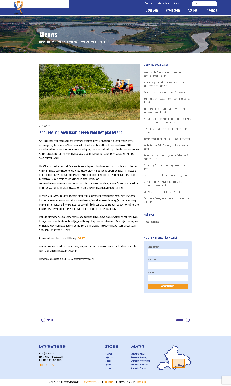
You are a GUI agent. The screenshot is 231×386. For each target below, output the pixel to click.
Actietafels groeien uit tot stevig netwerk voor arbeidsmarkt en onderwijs (164, 84)
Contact (178, 3)
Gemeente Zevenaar (139, 368)
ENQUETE (82, 238)
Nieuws (50, 42)
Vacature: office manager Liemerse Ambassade (164, 93)
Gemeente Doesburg (139, 357)
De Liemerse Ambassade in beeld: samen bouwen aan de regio (167, 101)
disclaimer (109, 382)
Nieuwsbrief (164, 3)
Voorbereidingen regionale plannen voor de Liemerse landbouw (166, 200)
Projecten (173, 11)
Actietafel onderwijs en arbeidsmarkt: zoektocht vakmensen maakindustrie (165, 184)
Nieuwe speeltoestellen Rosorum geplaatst (163, 192)
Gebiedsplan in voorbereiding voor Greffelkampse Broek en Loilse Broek (168, 157)
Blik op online (141, 382)
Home (42, 42)
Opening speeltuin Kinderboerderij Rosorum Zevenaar (167, 139)
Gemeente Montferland (140, 361)
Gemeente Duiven (138, 354)
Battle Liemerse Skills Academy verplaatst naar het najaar (166, 147)
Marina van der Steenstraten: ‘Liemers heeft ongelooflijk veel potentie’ (163, 74)
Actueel (193, 11)
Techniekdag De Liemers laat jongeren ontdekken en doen (166, 167)
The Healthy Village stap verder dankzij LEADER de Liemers (165, 131)
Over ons (149, 3)
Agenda (212, 11)
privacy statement (91, 382)
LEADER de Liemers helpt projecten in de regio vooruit (167, 176)
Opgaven (151, 11)
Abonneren (167, 286)
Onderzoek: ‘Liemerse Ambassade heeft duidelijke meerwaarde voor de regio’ (165, 111)
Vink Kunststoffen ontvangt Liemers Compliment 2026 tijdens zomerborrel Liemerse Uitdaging (167, 121)
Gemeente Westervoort (141, 365)
